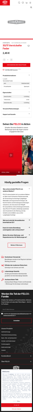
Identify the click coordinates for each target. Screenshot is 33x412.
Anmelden (16, 320)
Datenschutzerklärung (8, 315)
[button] (19, 3)
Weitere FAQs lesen (16, 245)
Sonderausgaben (5, 344)
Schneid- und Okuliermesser (8, 341)
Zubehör (3, 350)
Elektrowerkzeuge (5, 347)
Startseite (6, 42)
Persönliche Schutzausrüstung (8, 335)
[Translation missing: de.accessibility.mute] (18, 172)
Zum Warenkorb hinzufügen (16, 65)
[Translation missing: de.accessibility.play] (11, 155)
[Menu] (30, 3)
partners (11, 374)
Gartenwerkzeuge (5, 332)
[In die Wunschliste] (28, 46)
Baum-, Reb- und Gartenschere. (9, 338)
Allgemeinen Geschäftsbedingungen (20, 313)
